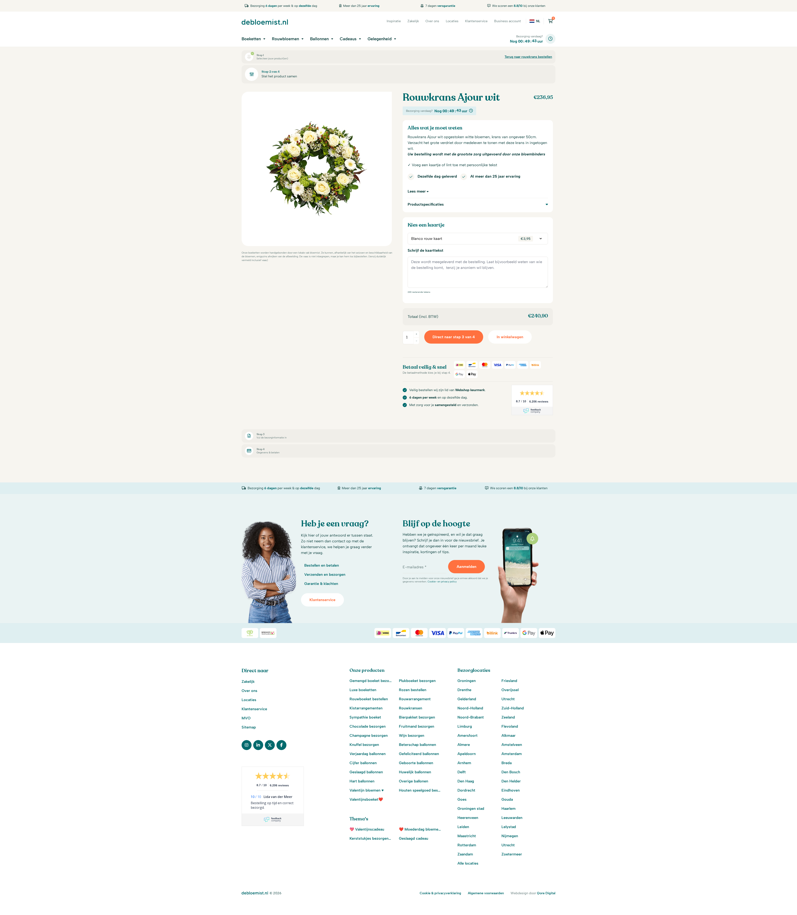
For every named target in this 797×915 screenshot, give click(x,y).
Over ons (432, 21)
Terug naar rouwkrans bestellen (528, 57)
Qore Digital (546, 893)
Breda (506, 763)
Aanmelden (466, 566)
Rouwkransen (410, 708)
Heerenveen (467, 817)
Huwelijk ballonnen (415, 772)
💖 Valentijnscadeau (367, 829)
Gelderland (466, 699)
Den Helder (511, 781)
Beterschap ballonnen (417, 744)
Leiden (463, 827)
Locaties (452, 21)
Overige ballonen (413, 781)
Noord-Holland (470, 708)
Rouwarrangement (415, 699)
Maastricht (466, 836)
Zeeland (508, 717)
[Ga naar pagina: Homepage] (265, 21)
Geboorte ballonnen (416, 763)
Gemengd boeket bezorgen (371, 680)
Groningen (466, 680)
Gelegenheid (380, 38)
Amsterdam (511, 754)
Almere (463, 744)
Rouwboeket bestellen (369, 699)
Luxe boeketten (363, 690)
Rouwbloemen (285, 38)
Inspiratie (394, 21)
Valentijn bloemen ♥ (367, 790)
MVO (246, 718)
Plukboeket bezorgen (417, 680)
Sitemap (249, 727)
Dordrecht (466, 790)
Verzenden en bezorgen (324, 574)
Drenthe (464, 690)
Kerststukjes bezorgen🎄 (371, 838)
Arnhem (464, 763)
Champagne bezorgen (369, 735)
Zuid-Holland (512, 708)
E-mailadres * (415, 567)
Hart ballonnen (362, 781)
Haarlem (508, 808)
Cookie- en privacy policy (442, 581)
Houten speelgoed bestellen (420, 790)
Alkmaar (508, 735)
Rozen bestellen (412, 690)
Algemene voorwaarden (486, 893)
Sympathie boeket (365, 717)
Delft (461, 772)
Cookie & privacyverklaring (440, 893)
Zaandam (465, 854)
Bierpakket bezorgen (417, 717)
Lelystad (508, 827)
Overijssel (510, 690)
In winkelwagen (510, 337)
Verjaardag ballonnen (368, 754)
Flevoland (509, 726)
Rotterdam (466, 845)
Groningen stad (470, 808)
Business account (507, 21)
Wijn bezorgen (411, 735)
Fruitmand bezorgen (416, 726)
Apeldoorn (466, 754)
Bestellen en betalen (321, 565)
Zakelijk (413, 21)
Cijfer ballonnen (363, 763)
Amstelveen (511, 744)
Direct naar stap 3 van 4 (454, 337)
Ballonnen (319, 38)
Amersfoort (467, 735)
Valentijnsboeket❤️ (366, 799)
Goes (462, 799)
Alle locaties (467, 863)
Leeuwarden (511, 817)
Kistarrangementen (366, 708)
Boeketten (251, 38)
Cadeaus (348, 38)
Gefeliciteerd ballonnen (419, 754)
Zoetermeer (511, 854)
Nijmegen (509, 836)
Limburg (464, 726)
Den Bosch (510, 772)
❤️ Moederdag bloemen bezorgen (420, 829)
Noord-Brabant (470, 717)
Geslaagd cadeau (413, 838)
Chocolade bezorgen (368, 726)
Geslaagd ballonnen (366, 772)
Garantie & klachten (321, 583)
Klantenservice (476, 21)
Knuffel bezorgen (364, 744)
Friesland (509, 680)
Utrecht (508, 699)
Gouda (507, 799)
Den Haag (465, 781)
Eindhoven (510, 790)
